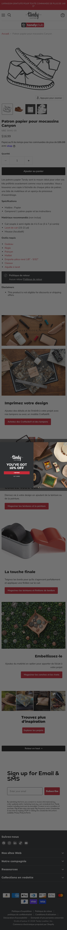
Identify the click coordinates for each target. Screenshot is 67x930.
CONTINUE (17, 472)
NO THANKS (17, 476)
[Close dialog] (65, 444)
